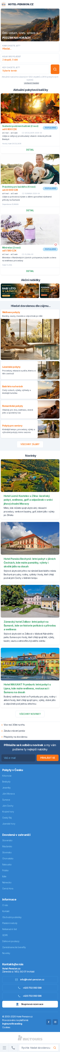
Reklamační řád (9, 929)
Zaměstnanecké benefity (14, 947)
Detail (30, 150)
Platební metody (9, 923)
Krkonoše (7, 776)
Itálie (4, 876)
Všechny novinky (30, 714)
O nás (5, 905)
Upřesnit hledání (31, 83)
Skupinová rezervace (32, 1004)
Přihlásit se (47, 758)
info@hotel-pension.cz (32, 979)
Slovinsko (7, 852)
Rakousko (7, 864)
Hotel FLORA (7, 265)
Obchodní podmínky (12, 917)
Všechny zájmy (30, 444)
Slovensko (7, 840)
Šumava (6, 799)
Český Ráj (7, 817)
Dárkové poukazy (11, 941)
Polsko (5, 870)
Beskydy (6, 781)
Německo (7, 882)
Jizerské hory (8, 823)
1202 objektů (34, 77)
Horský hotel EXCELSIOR (11, 144)
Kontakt (5, 911)
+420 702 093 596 (32, 996)
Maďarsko (7, 846)
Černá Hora (7, 888)
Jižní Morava (8, 793)
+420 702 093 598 (32, 988)
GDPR (5, 935)
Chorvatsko (8, 858)
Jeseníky (6, 787)
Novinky (6, 953)
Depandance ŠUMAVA (10, 204)
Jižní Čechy (7, 806)
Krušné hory (8, 811)
